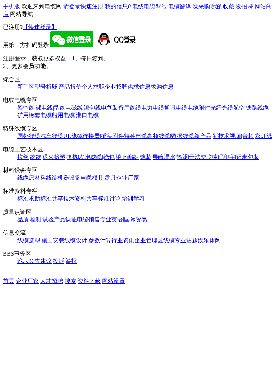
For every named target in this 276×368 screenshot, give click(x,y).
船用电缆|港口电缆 (75, 115)
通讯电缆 (175, 108)
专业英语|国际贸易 (123, 219)
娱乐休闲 (209, 240)
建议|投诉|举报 (58, 261)
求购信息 (162, 87)
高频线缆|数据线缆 (170, 136)
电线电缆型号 (149, 6)
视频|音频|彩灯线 (251, 136)
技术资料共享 (80, 199)
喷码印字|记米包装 (235, 157)
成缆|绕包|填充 (109, 157)
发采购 (201, 6)
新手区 (25, 87)
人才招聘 (51, 281)
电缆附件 (198, 108)
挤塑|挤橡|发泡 (72, 157)
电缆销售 (88, 219)
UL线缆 (73, 136)
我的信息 (118, 6)
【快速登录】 (40, 27)
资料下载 (89, 281)
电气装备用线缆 (121, 108)
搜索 (70, 281)
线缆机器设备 (63, 178)
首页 (8, 281)
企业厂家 (127, 178)
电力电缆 (152, 108)
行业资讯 (122, 240)
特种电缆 (135, 136)
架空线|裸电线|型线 (41, 108)
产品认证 (65, 219)
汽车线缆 (51, 136)
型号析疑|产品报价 (58, 87)
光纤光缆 (221, 108)
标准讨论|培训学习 (121, 199)
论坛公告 (28, 261)
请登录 (71, 6)
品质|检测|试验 (35, 219)
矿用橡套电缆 (34, 115)
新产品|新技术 (212, 136)
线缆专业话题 (180, 240)
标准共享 (51, 199)
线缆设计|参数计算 (87, 240)
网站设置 (113, 281)
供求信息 (139, 87)
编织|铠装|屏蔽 (145, 157)
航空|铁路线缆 (251, 108)
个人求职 (93, 87)
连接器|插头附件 (103, 136)
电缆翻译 (179, 6)
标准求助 (28, 199)
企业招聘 (116, 87)
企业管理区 (148, 240)
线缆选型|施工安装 (40, 240)
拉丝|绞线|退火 (35, 157)
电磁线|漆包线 (83, 108)
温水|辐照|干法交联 (188, 157)
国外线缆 (28, 136)
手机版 (11, 6)
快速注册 (92, 6)
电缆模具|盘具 (98, 178)
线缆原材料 (31, 178)
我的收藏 (222, 6)
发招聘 (244, 6)
